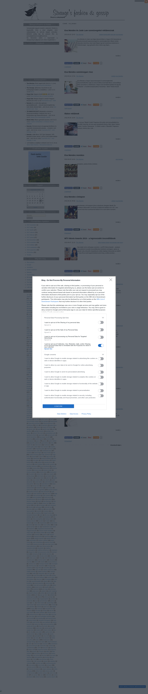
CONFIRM (58, 406)
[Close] (111, 280)
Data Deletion (61, 414)
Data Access (74, 414)
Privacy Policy (86, 414)
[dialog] (74, 347)
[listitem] (74, 318)
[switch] (101, 322)
